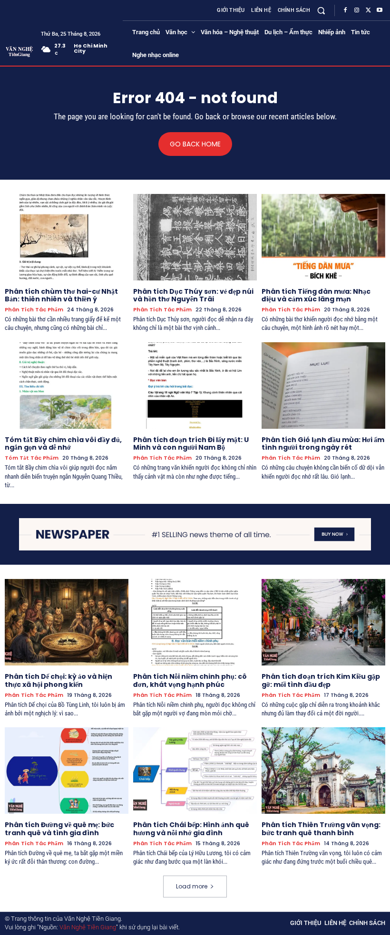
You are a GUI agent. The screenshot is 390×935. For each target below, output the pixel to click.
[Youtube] (379, 10)
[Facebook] (345, 10)
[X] (368, 10)
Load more (191, 886)
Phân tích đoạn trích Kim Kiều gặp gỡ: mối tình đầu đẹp (321, 680)
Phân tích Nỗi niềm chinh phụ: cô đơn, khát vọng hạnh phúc (190, 680)
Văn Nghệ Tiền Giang (87, 927)
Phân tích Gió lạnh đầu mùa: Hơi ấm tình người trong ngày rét (323, 444)
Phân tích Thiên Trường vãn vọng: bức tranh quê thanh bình (321, 829)
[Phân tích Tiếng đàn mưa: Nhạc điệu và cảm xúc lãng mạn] (323, 237)
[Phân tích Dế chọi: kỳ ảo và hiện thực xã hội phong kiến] (66, 622)
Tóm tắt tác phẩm (31, 458)
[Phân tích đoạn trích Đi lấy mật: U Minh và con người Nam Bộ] (195, 385)
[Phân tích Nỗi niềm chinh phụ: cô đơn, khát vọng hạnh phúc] (195, 622)
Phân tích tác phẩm (34, 310)
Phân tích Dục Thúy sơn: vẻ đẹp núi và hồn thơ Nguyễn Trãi (193, 295)
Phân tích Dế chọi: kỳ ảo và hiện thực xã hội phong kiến (58, 680)
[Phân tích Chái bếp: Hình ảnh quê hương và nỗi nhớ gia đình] (195, 770)
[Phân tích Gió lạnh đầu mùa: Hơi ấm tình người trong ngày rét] (323, 385)
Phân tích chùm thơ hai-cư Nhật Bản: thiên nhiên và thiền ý (61, 295)
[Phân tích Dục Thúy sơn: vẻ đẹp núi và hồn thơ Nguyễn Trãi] (195, 237)
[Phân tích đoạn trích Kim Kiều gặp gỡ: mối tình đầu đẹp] (323, 622)
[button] (321, 10)
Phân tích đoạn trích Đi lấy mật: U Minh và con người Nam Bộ (191, 444)
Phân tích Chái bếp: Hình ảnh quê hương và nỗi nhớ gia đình (191, 829)
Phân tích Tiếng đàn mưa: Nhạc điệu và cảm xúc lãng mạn (316, 295)
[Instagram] (356, 10)
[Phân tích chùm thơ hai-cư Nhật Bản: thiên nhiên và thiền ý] (66, 237)
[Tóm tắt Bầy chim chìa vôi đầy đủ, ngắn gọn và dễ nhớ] (66, 385)
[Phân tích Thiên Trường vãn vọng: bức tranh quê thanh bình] (323, 770)
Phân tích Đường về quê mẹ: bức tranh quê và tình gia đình (59, 829)
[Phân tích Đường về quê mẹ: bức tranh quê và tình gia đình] (66, 770)
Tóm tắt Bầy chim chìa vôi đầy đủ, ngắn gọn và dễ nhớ (63, 444)
